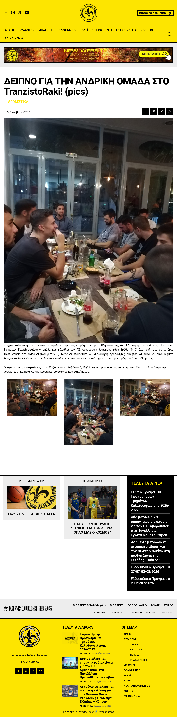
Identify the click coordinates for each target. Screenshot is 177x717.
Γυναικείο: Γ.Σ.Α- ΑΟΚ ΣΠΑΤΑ (31, 514)
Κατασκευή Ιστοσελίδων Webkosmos (88, 712)
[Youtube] (26, 13)
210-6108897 (32, 662)
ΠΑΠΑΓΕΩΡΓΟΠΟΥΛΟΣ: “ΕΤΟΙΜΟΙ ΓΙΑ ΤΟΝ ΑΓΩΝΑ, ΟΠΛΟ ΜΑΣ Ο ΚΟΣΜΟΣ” (92, 528)
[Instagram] (13, 13)
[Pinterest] (161, 111)
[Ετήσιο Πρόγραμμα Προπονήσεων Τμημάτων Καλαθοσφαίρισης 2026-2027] (70, 638)
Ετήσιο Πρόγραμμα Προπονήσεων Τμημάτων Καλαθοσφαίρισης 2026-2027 (93, 641)
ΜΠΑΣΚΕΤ (85, 653)
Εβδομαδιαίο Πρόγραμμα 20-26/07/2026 (150, 581)
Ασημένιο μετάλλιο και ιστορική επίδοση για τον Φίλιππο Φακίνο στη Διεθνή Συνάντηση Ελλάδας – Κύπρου (150, 551)
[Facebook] (6, 13)
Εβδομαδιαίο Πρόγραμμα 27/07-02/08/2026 (150, 569)
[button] (169, 34)
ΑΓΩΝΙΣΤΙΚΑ (18, 102)
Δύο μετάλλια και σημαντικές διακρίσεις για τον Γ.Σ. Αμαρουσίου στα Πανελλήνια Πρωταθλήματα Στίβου (150, 526)
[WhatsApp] (169, 111)
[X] (19, 13)
